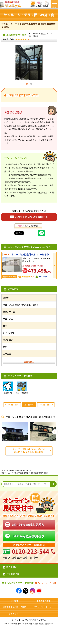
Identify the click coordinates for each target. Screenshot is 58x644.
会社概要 (14, 600)
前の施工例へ (12, 404)
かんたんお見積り (28, 536)
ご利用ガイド (12, 574)
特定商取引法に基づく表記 (14, 607)
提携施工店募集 (43, 600)
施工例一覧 (29, 404)
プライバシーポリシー (43, 607)
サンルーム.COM (29, 583)
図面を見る (29, 361)
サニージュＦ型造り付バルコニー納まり (41, 34)
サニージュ (8, 318)
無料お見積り (28, 524)
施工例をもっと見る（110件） (29, 451)
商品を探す (11, 567)
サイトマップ (14, 613)
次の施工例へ (45, 404)
